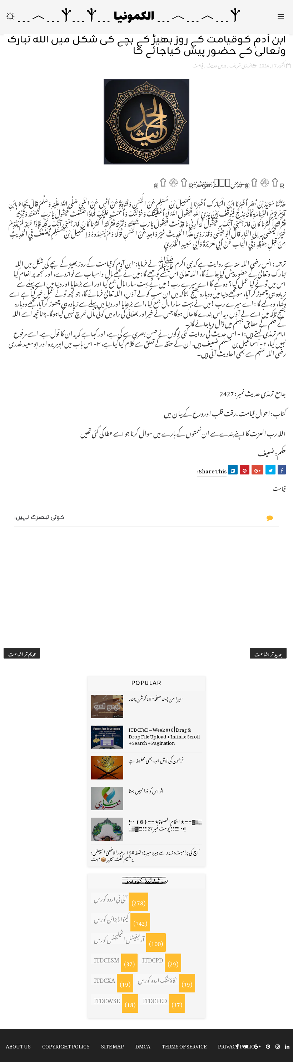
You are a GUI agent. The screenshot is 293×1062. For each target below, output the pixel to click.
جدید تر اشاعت (268, 653)
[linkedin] (287, 1046)
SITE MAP (112, 1045)
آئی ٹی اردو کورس (110, 898)
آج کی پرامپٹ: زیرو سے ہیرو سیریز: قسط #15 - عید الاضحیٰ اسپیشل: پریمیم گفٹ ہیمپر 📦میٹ (145, 854)
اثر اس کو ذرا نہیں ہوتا (146, 790)
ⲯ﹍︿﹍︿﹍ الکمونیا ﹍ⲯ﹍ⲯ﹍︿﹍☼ (122, 17)
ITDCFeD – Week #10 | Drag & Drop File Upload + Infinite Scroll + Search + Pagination (164, 735)
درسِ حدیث (216, 64)
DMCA (142, 1045)
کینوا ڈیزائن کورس (111, 918)
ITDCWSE (107, 999)
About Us (18, 1045)
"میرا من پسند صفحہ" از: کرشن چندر (156, 698)
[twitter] (246, 1046)
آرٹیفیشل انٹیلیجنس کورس (119, 938)
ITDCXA (104, 979)
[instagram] (278, 1046)
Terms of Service (184, 1045)
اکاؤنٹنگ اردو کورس (157, 979)
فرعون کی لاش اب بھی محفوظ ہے (156, 759)
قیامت (198, 64)
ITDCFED (155, 999)
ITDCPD (152, 959)
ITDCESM (106, 959)
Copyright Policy (66, 1045)
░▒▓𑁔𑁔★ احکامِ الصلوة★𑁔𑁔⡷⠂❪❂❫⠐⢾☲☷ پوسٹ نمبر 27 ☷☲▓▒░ (165, 824)
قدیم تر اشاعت (21, 653)
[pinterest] (268, 1046)
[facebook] (237, 1046)
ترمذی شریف (240, 64)
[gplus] (257, 1046)
